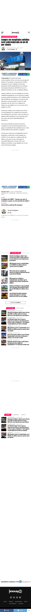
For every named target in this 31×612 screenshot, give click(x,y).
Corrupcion (5, 193)
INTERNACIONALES (18, 601)
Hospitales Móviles (22, 193)
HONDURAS (12, 193)
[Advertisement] (15, 15)
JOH (3, 194)
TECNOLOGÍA (20, 603)
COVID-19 (5, 601)
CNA (12, 191)
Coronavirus (18, 191)
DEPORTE (26, 601)
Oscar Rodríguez (11, 49)
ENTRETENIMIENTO (12, 603)
